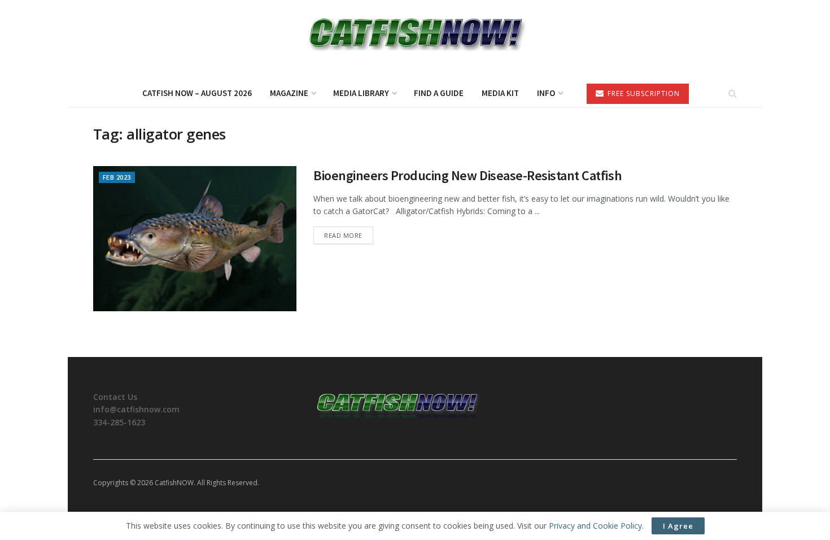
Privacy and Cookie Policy (595, 525)
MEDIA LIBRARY (361, 93)
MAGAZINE (289, 93)
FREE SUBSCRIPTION (642, 93)
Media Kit (500, 93)
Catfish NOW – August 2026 (197, 93)
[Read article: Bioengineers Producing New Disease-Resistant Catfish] (194, 238)
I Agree (678, 526)
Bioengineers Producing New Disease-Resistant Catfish (467, 175)
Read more (348, 234)
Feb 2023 (117, 177)
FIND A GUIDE (439, 93)
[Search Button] (732, 93)
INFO (546, 93)
